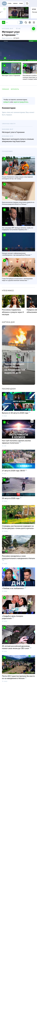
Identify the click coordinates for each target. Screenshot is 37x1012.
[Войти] (30, 22)
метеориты (15, 89)
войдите (6, 102)
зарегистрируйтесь (20, 102)
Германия (5, 89)
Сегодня (16, 38)
